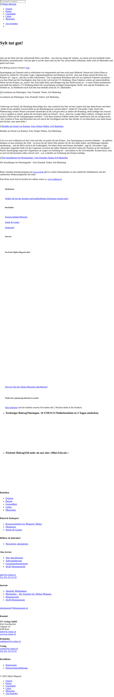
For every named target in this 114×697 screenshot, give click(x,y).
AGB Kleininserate (15, 599)
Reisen (9, 501)
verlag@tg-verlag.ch (9, 648)
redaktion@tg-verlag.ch (10, 641)
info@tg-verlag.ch (8, 631)
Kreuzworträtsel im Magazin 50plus (24, 523)
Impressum (11, 665)
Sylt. (28, 68)
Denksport (9, 227)
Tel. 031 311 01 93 (8, 577)
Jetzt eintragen (11, 407)
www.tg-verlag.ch (8, 634)
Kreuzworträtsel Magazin (16, 217)
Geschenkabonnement (17, 563)
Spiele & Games (12, 222)
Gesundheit (11, 504)
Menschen (11, 510)
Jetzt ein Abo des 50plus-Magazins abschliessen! (26, 387)
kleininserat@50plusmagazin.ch (14, 608)
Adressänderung (14, 560)
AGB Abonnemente (15, 566)
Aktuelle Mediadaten (16, 591)
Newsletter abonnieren (17, 543)
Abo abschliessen (14, 557)
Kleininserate (12, 596)
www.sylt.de (38, 172)
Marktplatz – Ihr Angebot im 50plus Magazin (28, 594)
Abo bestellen (12, 693)
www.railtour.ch (55, 179)
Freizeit (9, 498)
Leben (9, 507)
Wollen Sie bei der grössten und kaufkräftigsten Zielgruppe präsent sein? (36, 198)
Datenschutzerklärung (17, 667)
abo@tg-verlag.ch (8, 575)
